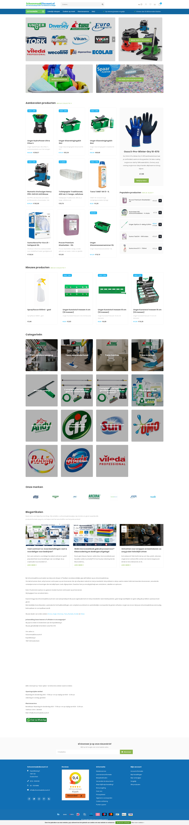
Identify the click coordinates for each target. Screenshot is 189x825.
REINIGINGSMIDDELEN (59, 79)
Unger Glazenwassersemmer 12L (102, 243)
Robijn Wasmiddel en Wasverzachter (38, 446)
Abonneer (127, 752)
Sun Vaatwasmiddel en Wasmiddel (107, 411)
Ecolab (76, 614)
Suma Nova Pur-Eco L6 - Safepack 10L (38, 243)
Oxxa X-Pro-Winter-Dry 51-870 (141, 151)
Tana (65, 614)
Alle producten (135, 784)
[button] (27, 39)
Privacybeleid (100, 794)
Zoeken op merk (69, 11)
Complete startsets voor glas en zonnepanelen (76, 375)
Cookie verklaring (102, 801)
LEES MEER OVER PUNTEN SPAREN (129, 79)
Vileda (98, 446)
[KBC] (91, 814)
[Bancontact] (117, 814)
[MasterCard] (111, 814)
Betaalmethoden (101, 778)
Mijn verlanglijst (136, 778)
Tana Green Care (137, 375)
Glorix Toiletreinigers (68, 446)
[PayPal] (124, 814)
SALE (93, 11)
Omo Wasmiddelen (137, 411)
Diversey (60, 614)
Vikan (83, 614)
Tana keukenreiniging (33, 340)
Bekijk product (141, 181)
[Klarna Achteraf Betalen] (98, 814)
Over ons (99, 791)
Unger (55, 614)
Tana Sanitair (100, 340)
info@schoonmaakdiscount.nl (40, 790)
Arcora (50, 614)
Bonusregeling (101, 788)
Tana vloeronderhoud (68, 340)
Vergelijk (133, 781)
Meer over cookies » (137, 822)
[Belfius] (71, 814)
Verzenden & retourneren (104, 781)
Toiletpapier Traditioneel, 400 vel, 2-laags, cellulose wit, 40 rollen (71, 194)
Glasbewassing (31, 375)
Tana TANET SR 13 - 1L (99, 191)
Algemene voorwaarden (104, 798)
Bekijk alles (147, 193)
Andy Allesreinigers (32, 411)
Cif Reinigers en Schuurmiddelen (72, 411)
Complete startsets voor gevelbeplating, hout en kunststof (112, 376)
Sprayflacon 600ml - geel (39, 309)
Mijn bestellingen (136, 774)
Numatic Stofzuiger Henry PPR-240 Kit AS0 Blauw (39, 192)
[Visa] (130, 814)
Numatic (70, 614)
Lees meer (31, 565)
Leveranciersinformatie (104, 774)
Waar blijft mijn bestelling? (104, 784)
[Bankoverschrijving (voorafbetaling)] (65, 814)
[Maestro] (104, 814)
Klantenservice (83, 11)
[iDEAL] (78, 814)
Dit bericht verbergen (123, 822)
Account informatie (137, 771)
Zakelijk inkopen (53, 11)
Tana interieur (136, 340)
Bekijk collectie (64, 103)
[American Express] (58, 814)
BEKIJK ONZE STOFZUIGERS (140, 40)
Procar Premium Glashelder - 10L (66, 243)
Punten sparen (101, 805)
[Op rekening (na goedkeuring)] (84, 814)
